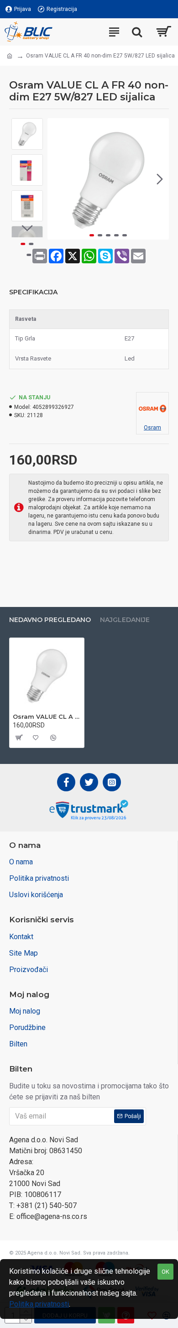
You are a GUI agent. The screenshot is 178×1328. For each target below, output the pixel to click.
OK (165, 1271)
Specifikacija (33, 292)
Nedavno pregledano (50, 620)
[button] (56, 179)
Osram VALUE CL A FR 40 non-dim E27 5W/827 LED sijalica (47, 716)
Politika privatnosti (39, 1304)
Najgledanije (125, 620)
